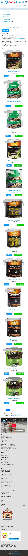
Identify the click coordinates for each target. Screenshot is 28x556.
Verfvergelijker (4, 529)
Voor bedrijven (4, 478)
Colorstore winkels (11, 490)
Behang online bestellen (6, 481)
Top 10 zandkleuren (5, 461)
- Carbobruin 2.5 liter (14, 368)
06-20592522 (13, 450)
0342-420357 (12, 444)
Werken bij (3, 500)
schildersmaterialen (7, 21)
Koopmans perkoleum (16, 415)
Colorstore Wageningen (6, 496)
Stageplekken (4, 501)
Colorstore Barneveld (5, 492)
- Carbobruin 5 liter (14, 398)
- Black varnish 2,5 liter (14, 220)
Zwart (20, 27)
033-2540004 (13, 448)
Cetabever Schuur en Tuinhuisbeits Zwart (12, 39)
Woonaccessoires (6, 24)
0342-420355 (12, 445)
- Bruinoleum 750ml (14, 339)
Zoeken (24, 5)
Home (7, 27)
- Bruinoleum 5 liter (14, 309)
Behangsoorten (6, 19)
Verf (11, 27)
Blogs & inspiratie (4, 462)
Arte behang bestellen (5, 483)
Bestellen (21, 76)
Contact (2, 441)
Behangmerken (6, 14)
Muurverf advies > (5, 457)
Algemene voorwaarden (6, 437)
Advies (2, 452)
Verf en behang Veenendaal (7, 526)
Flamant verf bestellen (5, 475)
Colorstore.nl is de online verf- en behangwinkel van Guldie (13, 505)
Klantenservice (4, 436)
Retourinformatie (4, 438)
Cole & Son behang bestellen (7, 486)
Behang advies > (4, 455)
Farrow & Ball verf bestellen (7, 472)
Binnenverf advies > (5, 453)
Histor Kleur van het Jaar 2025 (7, 466)
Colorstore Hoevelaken (6, 494)
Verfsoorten (5, 16)
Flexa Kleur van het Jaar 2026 (7, 464)
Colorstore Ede (4, 493)
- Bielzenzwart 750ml (14, 160)
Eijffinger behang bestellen (6, 485)
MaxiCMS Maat (16, 553)
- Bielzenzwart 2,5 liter (14, 71)
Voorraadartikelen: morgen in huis (14, 8)
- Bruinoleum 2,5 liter (14, 279)
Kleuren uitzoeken (5, 459)
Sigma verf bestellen (5, 471)
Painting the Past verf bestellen (7, 477)
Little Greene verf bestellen (6, 474)
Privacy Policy (4, 440)
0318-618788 (10, 447)
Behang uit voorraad (5, 482)
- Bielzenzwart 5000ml (14, 130)
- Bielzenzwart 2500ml (14, 101)
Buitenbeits (15, 27)
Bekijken (7, 76)
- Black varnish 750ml (14, 249)
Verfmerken (5, 12)
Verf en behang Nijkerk (6, 527)
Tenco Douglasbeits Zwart (19, 38)
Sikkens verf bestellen (5, 470)
